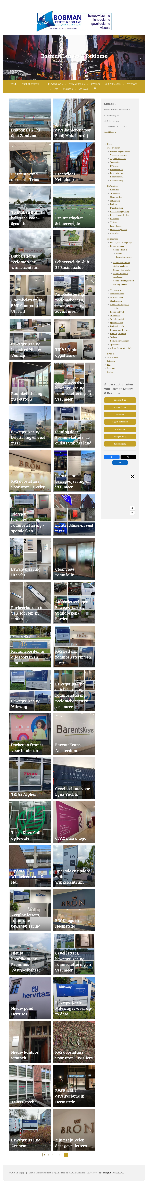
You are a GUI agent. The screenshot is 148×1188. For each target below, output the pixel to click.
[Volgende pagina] (66, 1155)
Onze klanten (112, 357)
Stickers (113, 337)
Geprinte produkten (118, 159)
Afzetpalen (114, 233)
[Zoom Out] (132, 512)
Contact (110, 372)
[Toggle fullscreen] (132, 476)
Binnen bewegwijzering (119, 211)
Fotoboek (111, 361)
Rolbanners (114, 219)
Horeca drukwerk (117, 312)
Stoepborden (115, 193)
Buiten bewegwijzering (119, 215)
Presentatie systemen (118, 230)
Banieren (113, 204)
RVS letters (114, 166)
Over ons (110, 368)
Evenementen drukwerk (120, 330)
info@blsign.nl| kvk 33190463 (111, 1173)
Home (109, 144)
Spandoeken (115, 162)
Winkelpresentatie (117, 319)
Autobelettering (116, 180)
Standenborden (116, 301)
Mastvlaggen (115, 200)
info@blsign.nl (110, 132)
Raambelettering (116, 177)
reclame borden (116, 297)
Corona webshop (117, 246)
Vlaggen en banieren (118, 155)
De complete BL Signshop (121, 242)
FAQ (109, 365)
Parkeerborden (116, 226)
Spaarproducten (116, 323)
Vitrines (113, 222)
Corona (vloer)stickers (122, 270)
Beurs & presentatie (118, 334)
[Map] (120, 494)
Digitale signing (116, 208)
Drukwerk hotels (117, 326)
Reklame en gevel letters (120, 151)
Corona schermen (120, 250)
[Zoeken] (95, 88)
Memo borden (116, 197)
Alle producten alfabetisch (121, 348)
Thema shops (112, 239)
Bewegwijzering (116, 173)
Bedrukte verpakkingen (119, 341)
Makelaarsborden (117, 294)
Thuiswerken (115, 290)
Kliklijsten (114, 190)
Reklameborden (116, 170)
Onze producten (113, 148)
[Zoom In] (132, 508)
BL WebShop (112, 186)
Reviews (110, 354)
